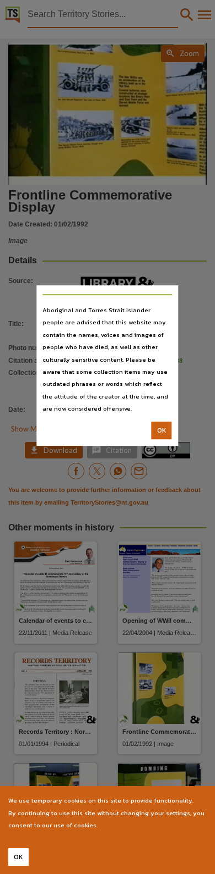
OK (161, 430)
